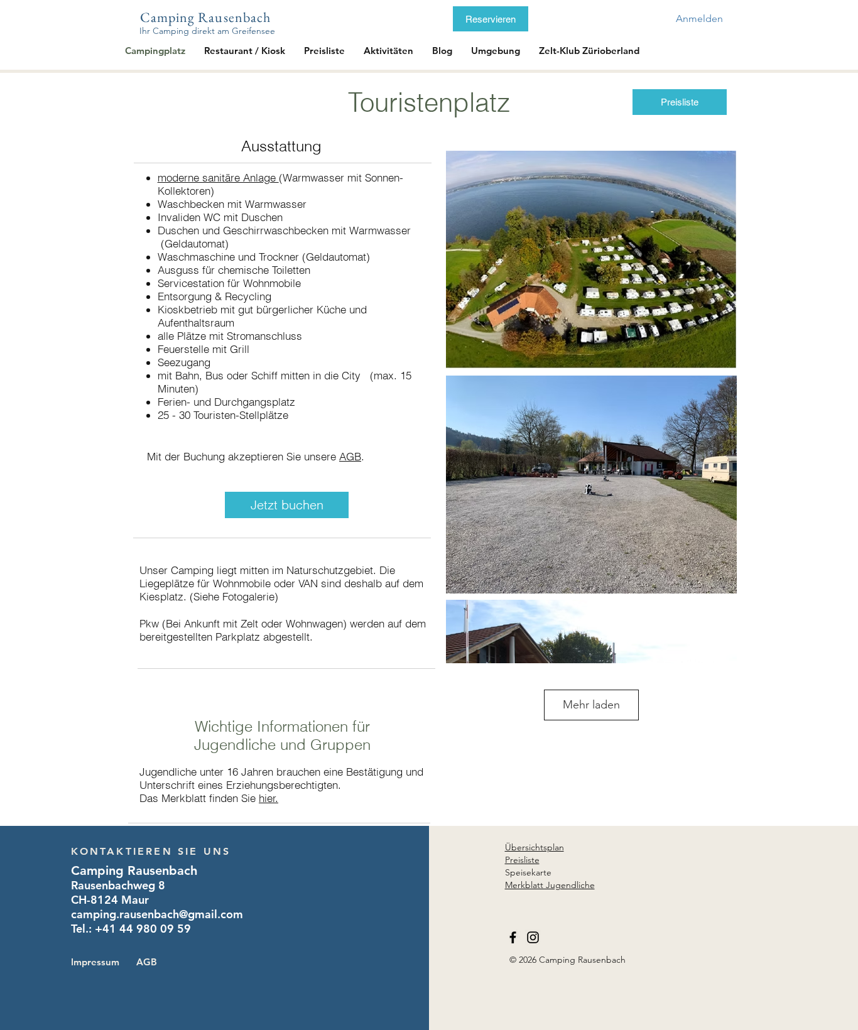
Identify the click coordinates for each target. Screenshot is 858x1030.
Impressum (95, 962)
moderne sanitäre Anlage (218, 177)
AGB (350, 456)
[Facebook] (513, 937)
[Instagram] (533, 937)
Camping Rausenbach (205, 17)
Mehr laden (591, 705)
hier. (268, 798)
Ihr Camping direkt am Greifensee (207, 30)
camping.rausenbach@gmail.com (157, 914)
